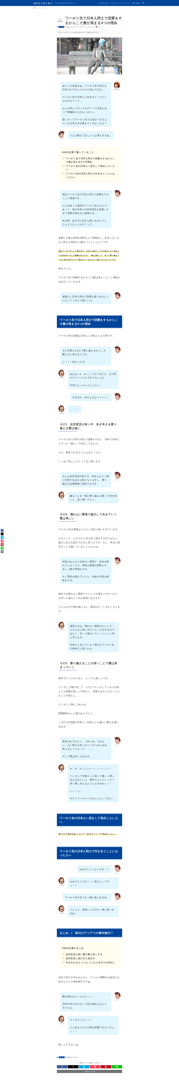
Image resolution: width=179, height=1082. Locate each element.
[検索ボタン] (143, 3)
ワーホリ (61, 27)
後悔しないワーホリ (72, 27)
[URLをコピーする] (2, 551)
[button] (62, 1066)
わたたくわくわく (43, 3)
